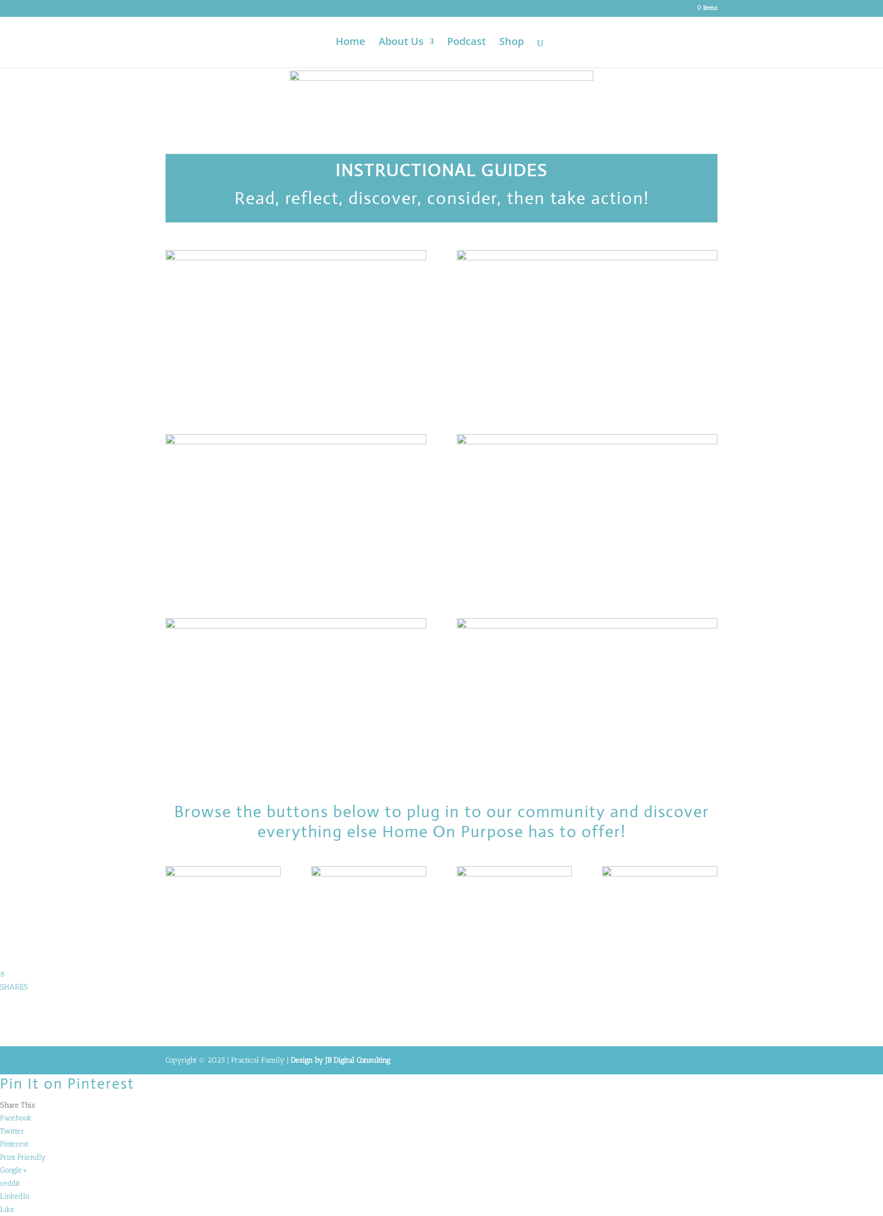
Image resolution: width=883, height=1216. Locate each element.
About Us (401, 43)
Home (350, 43)
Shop (511, 43)
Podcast (466, 43)
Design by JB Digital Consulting (340, 1060)
